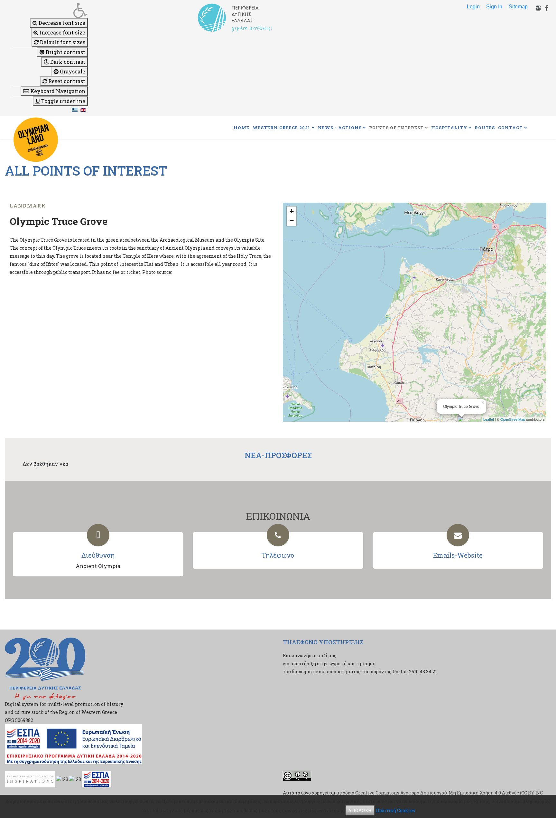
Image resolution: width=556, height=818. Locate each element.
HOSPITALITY (449, 127)
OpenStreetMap (512, 419)
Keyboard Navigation (57, 91)
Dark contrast (67, 61)
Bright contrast (64, 52)
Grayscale (72, 71)
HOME (241, 127)
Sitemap (518, 6)
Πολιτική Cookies (395, 810)
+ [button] (292, 211)
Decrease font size (61, 22)
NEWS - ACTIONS (340, 127)
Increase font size (61, 32)
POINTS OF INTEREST (396, 127)
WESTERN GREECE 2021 (281, 127)
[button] (49, 10)
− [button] (292, 221)
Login (473, 6)
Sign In (494, 6)
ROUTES (485, 127)
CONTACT (510, 127)
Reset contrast (66, 81)
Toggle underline (62, 101)
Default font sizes (62, 42)
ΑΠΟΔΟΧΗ (360, 810)
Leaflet (488, 419)
